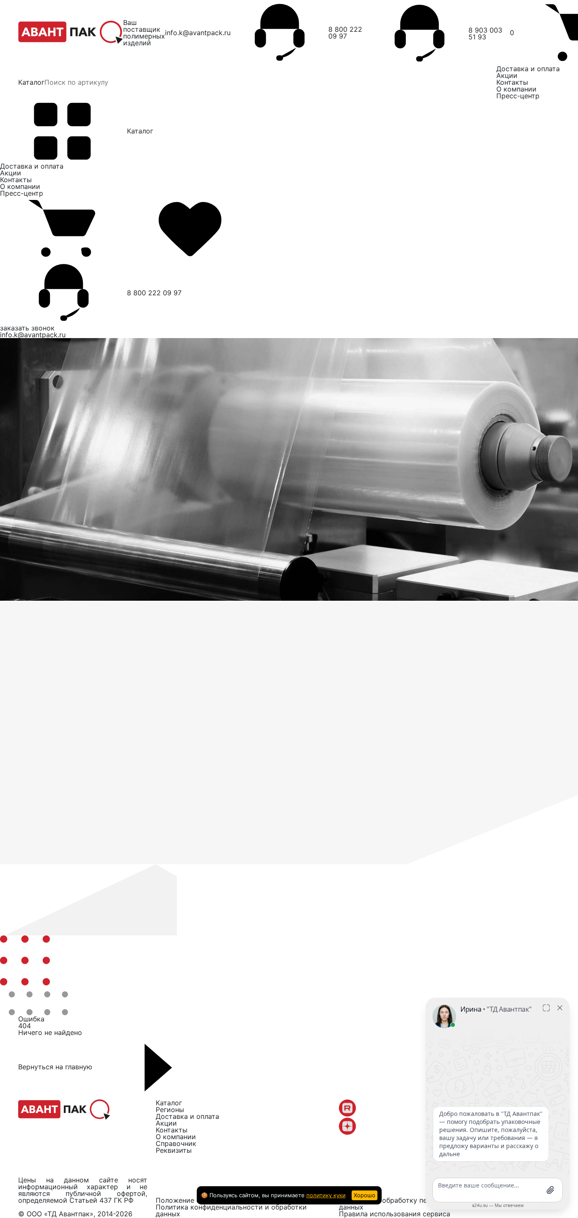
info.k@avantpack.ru (198, 32)
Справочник (176, 1143)
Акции (506, 75)
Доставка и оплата (528, 68)
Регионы (170, 1109)
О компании (516, 89)
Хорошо (364, 1195)
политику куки (326, 1195)
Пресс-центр (517, 96)
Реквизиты (174, 1150)
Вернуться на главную (56, 1067)
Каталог (31, 82)
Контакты (512, 82)
